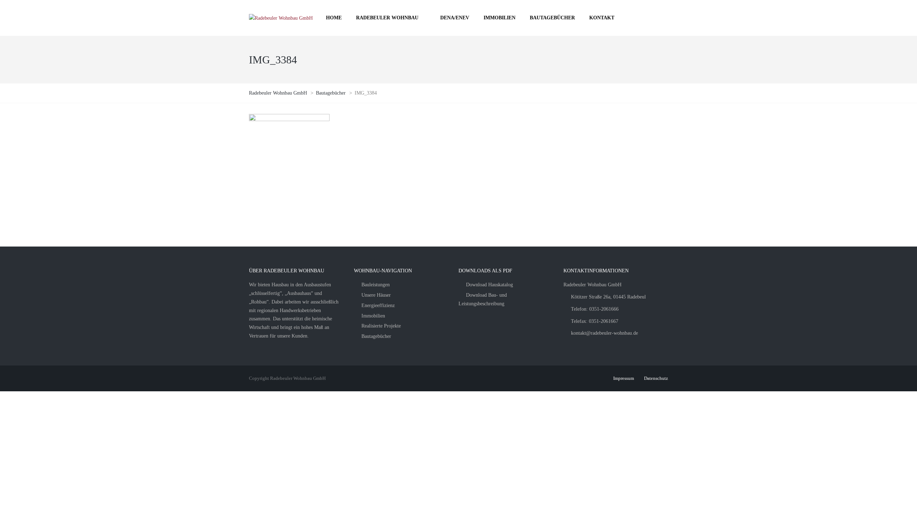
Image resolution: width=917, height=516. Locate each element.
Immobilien (373, 316)
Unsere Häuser (376, 295)
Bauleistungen (375, 284)
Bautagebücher (376, 336)
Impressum (623, 378)
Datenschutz (656, 378)
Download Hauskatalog (489, 284)
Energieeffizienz (378, 305)
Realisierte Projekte (381, 326)
